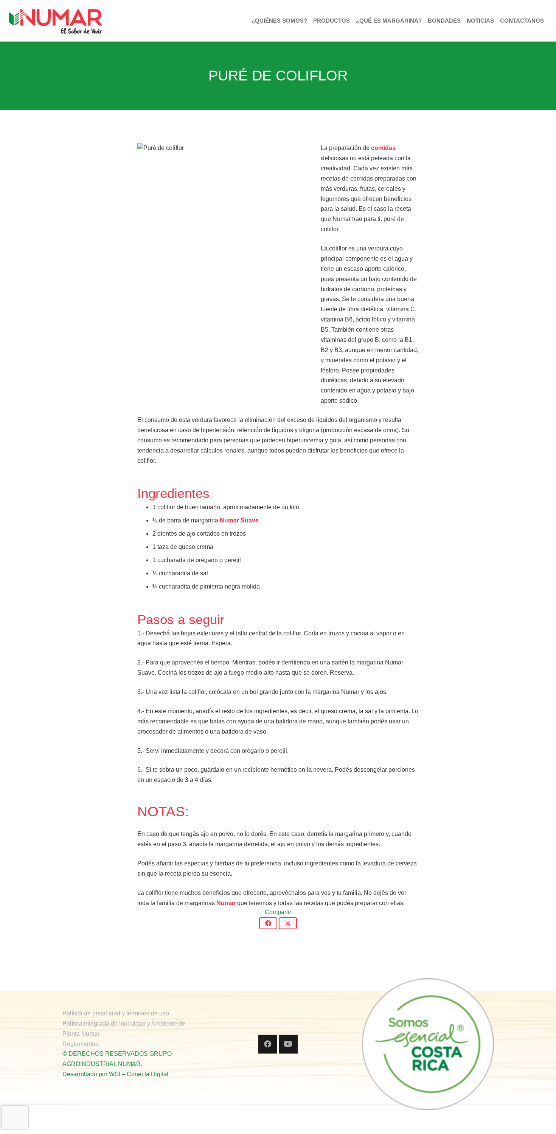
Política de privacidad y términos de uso (115, 1013)
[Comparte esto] (268, 923)
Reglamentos (80, 1044)
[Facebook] (267, 1044)
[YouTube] (288, 1044)
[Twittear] (288, 923)
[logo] (55, 21)
